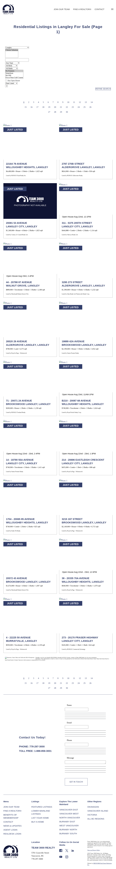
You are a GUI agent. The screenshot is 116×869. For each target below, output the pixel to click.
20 (55, 107)
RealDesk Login (12, 834)
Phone (69, 740)
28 (55, 112)
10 (68, 102)
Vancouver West (69, 814)
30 (67, 112)
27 (49, 112)
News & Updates (12, 826)
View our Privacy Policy (93, 850)
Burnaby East (67, 822)
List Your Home (40, 818)
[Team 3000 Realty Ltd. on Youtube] (60, 856)
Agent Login (10, 830)
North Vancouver (69, 818)
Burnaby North (68, 829)
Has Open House (13, 81)
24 (79, 107)
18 (43, 107)
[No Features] (14, 71)
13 (86, 102)
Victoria (92, 815)
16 (31, 107)
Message (70, 758)
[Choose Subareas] (11, 50)
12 (80, 102)
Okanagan (93, 807)
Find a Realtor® (82, 9)
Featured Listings (41, 807)
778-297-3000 (37, 746)
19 (49, 107)
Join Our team (62, 9)
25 (84, 107)
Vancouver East (68, 810)
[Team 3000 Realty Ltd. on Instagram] (66, 856)
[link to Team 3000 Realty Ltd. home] (10, 851)
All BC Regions (95, 819)
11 (74, 102)
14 (92, 102)
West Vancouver (69, 825)
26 (90, 107)
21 (61, 107)
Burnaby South (68, 833)
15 (26, 107)
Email (69, 722)
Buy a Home (37, 822)
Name (69, 705)
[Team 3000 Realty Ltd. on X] (66, 850)
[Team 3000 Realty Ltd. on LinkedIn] (72, 850)
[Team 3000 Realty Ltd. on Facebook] (60, 850)
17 (37, 107)
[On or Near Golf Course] (14, 78)
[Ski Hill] (14, 75)
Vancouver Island (97, 811)
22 (67, 107)
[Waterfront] (14, 73)
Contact (99, 9)
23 (73, 107)
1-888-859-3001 (43, 751)
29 (61, 112)
